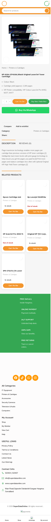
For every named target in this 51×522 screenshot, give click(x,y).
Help (3, 434)
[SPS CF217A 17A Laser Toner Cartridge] (13, 262)
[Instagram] (35, 378)
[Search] (47, 11)
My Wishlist (6, 426)
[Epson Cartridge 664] (13, 188)
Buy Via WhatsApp (27, 110)
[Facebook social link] (45, 135)
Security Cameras (8, 402)
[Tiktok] (22, 378)
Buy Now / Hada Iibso (38, 101)
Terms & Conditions (10, 450)
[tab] (9, 143)
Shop (4, 422)
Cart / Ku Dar (19, 101)
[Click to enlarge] (6, 59)
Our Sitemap (7, 462)
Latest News (7, 458)
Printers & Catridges (17, 68)
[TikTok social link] (48, 135)
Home (4, 68)
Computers (6, 411)
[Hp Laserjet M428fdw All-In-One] (37, 188)
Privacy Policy (7, 446)
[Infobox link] (25, 301)
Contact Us (6, 454)
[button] (13, 211)
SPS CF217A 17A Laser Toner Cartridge (12, 272)
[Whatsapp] (29, 378)
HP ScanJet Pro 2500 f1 (13, 234)
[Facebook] (16, 378)
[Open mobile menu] (4, 3)
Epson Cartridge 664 (12, 197)
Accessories (6, 398)
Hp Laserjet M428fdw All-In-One (36, 198)
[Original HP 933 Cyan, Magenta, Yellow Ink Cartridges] (37, 225)
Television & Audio (8, 406)
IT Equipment (7, 390)
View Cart (5, 430)
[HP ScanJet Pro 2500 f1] (13, 225)
